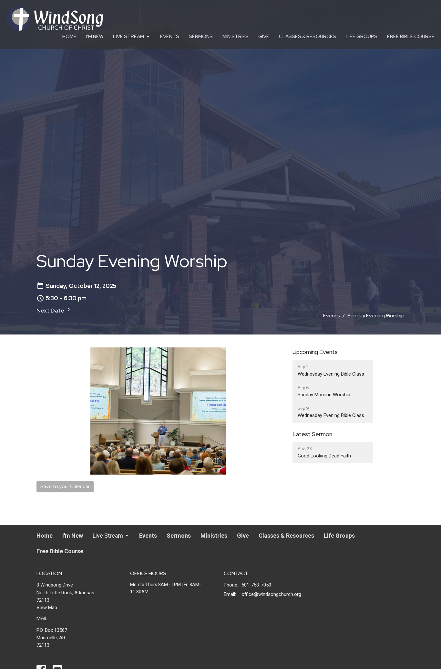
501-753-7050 (256, 585)
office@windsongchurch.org (271, 594)
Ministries (235, 36)
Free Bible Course (411, 36)
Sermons (201, 36)
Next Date (51, 310)
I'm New (94, 36)
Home (69, 36)
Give (263, 36)
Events (169, 36)
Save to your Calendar (65, 486)
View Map (46, 607)
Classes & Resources (307, 36)
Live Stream (128, 36)
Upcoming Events (315, 352)
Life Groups (361, 36)
